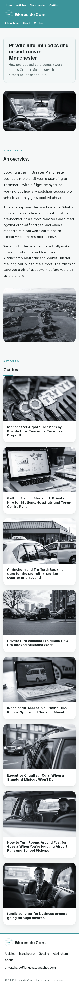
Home (8, 5)
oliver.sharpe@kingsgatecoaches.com (30, 967)
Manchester (37, 5)
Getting (54, 5)
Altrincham (12, 23)
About (26, 23)
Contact (39, 23)
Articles (21, 5)
